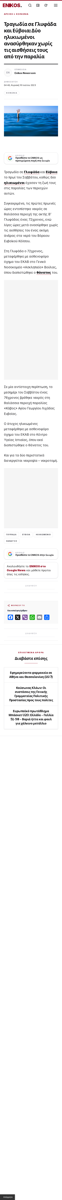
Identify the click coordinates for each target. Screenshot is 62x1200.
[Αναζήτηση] (30, 5)
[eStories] (45, 5)
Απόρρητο (8, 1197)
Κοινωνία (22, 14)
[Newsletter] (37, 5)
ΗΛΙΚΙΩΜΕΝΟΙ (43, 534)
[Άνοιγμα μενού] (55, 5)
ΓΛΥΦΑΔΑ (11, 534)
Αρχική (8, 14)
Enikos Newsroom (25, 73)
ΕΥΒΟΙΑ (26, 534)
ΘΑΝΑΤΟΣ (11, 541)
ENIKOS (12, 5)
